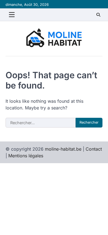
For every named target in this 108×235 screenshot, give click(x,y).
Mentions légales (25, 155)
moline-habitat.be (63, 149)
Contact (94, 149)
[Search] (98, 15)
